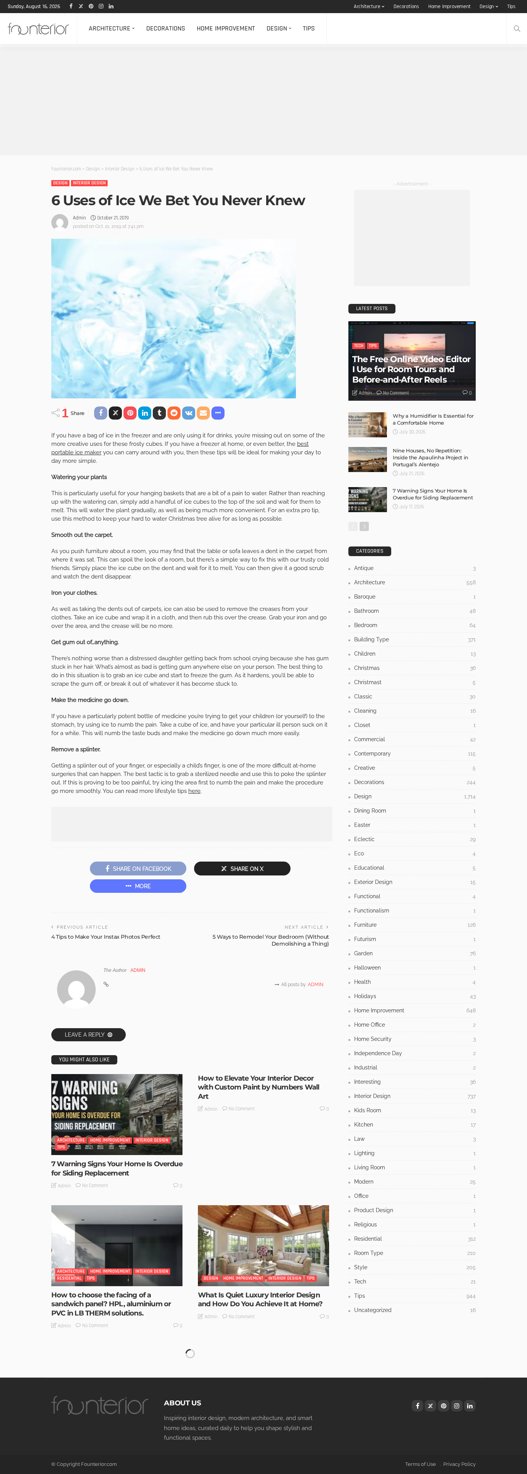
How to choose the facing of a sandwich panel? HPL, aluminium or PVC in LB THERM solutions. (111, 1304)
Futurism (415, 939)
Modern (415, 1182)
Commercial (415, 739)
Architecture (367, 6)
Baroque (415, 597)
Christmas (415, 668)
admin (79, 218)
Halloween (415, 968)
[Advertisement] (231, 101)
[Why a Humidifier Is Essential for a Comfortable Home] (367, 424)
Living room (415, 1167)
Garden (415, 953)
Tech (358, 346)
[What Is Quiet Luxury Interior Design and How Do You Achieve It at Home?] (263, 1245)
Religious (415, 1224)
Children (415, 654)
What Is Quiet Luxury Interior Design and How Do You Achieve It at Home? (260, 1299)
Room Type (415, 1253)
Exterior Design (415, 882)
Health (415, 982)
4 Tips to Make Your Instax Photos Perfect (105, 936)
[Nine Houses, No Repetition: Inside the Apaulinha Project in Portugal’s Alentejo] (367, 459)
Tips (511, 6)
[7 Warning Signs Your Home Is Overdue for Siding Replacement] (116, 1114)
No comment (95, 1185)
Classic (415, 696)
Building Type (415, 639)
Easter (415, 825)
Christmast (415, 682)
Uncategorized (415, 1310)
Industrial (415, 1067)
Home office (415, 1025)
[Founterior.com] (38, 28)
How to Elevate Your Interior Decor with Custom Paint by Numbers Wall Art (258, 1087)
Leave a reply (85, 1035)
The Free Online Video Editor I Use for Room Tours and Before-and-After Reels (411, 369)
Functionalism (415, 910)
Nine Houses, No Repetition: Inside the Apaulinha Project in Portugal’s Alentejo (430, 457)
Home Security (415, 1039)
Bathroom (415, 611)
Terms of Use (420, 1464)
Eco (415, 853)
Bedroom (415, 625)
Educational (415, 868)
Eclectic (415, 839)
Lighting (415, 1153)
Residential (69, 1278)
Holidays (415, 996)
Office (415, 1196)
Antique (415, 568)
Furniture (415, 925)
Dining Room (415, 811)
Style (415, 1267)
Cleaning (415, 711)
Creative (415, 768)
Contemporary (415, 753)
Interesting (415, 1082)
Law (415, 1139)
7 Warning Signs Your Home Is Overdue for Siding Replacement (116, 1168)
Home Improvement (449, 6)
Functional (415, 896)
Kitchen (415, 1125)
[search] (517, 28)
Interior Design (89, 183)
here (194, 791)
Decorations (406, 6)
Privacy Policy (459, 1464)
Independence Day (415, 1053)
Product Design (415, 1210)
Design (487, 6)
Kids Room (415, 1110)
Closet (415, 725)
